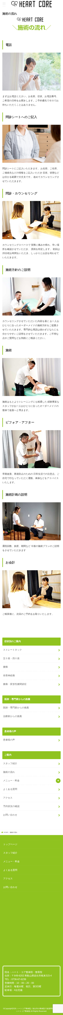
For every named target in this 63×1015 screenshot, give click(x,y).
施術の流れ (9, 772)
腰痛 (5, 666)
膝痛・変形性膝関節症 (15, 684)
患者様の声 (9, 739)
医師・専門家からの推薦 (16, 707)
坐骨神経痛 (9, 675)
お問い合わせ (10, 814)
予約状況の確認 (11, 806)
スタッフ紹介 (10, 763)
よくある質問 (10, 789)
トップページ (10, 844)
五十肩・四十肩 (11, 658)
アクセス (7, 797)
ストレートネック (12, 649)
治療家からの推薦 (12, 716)
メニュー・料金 (11, 780)
